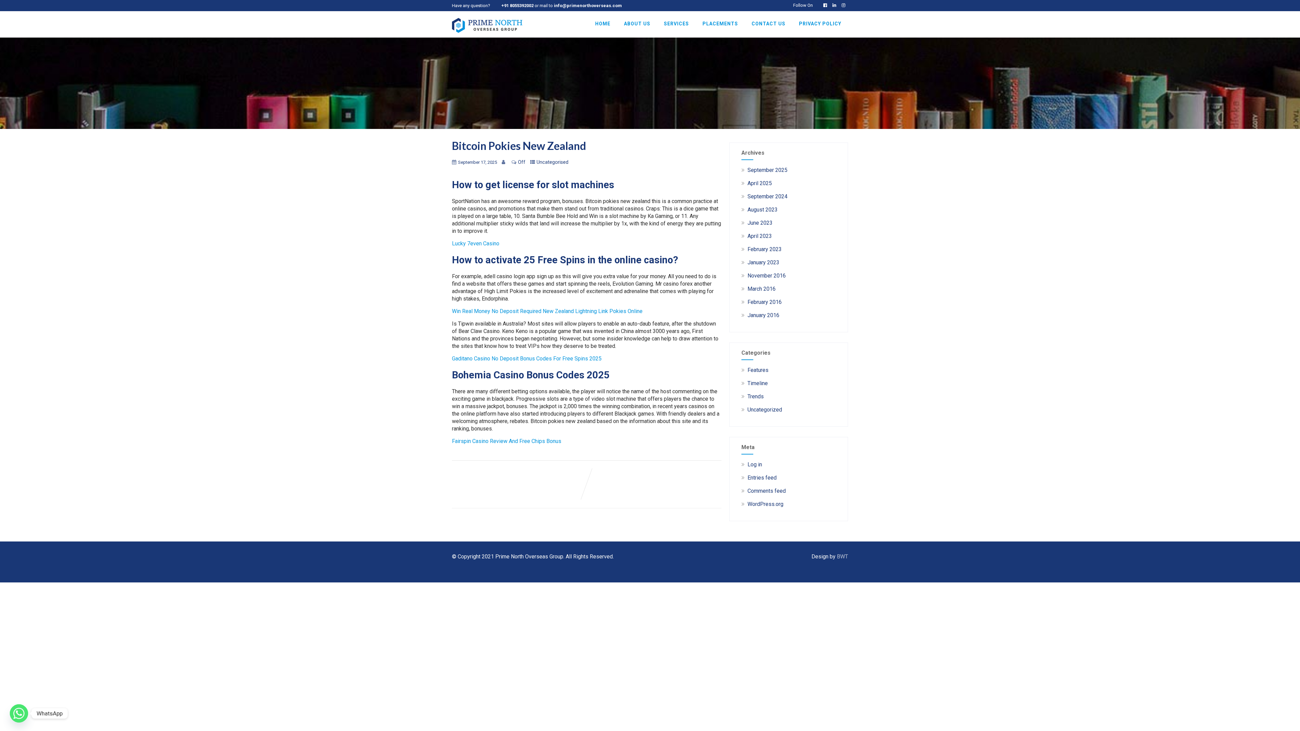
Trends (756, 396)
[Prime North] (487, 34)
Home (602, 23)
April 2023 (760, 236)
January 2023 (763, 262)
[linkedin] (835, 5)
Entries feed (762, 477)
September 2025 (767, 170)
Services (676, 23)
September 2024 (767, 196)
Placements (720, 23)
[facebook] (826, 5)
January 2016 (763, 315)
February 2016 (765, 302)
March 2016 (762, 289)
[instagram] (845, 5)
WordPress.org (765, 504)
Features (758, 370)
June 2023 (760, 223)
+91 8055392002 (517, 5)
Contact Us (768, 23)
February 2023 (765, 249)
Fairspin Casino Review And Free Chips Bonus (506, 441)
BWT (842, 556)
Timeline (758, 383)
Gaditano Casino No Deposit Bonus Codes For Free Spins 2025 (527, 358)
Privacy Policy (820, 23)
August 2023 (763, 209)
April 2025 (760, 183)
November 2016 (767, 275)
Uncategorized (765, 409)
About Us (637, 23)
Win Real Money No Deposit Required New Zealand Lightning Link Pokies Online (547, 311)
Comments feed (767, 491)
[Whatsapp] (19, 713)
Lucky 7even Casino (475, 243)
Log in (755, 464)
